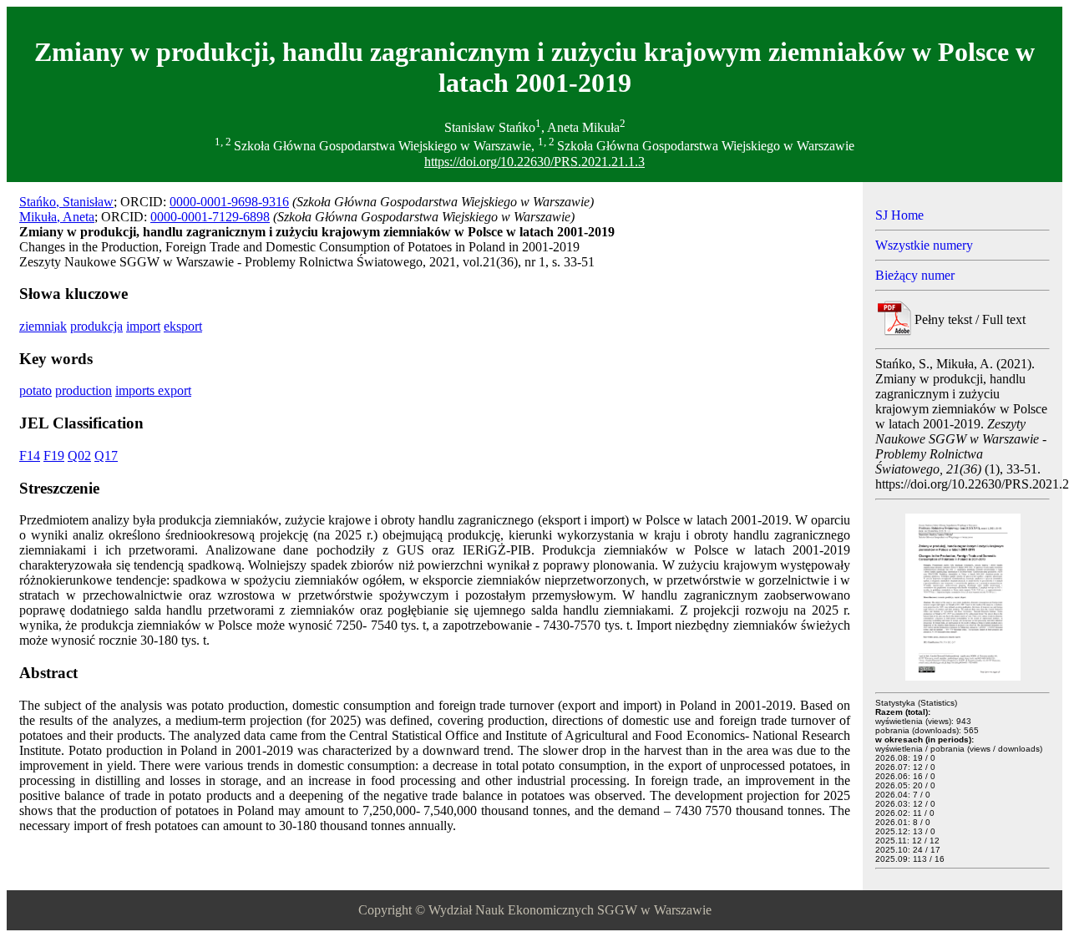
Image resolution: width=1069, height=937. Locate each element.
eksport (183, 326)
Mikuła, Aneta (56, 217)
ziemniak (43, 326)
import (143, 326)
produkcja (96, 326)
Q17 (106, 455)
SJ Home (899, 215)
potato (35, 390)
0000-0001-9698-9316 (229, 202)
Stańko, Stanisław (66, 202)
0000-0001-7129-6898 (210, 217)
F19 (53, 455)
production (83, 390)
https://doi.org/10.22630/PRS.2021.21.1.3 (534, 161)
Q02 (79, 455)
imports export (153, 390)
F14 (29, 455)
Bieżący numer (915, 275)
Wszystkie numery (924, 245)
